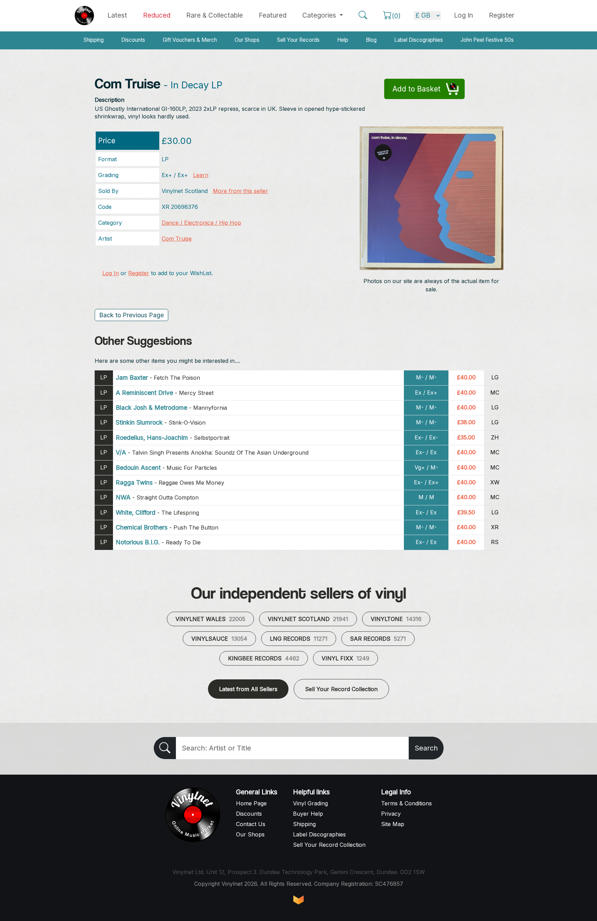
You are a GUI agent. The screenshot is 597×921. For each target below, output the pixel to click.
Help (342, 40)
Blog (371, 40)
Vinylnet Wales (210, 618)
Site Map (392, 824)
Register (501, 15)
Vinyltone (396, 618)
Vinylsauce (219, 638)
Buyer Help (308, 813)
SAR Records (378, 638)
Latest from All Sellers (248, 689)
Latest (117, 15)
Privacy (391, 813)
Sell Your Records (298, 40)
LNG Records (299, 638)
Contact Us (250, 824)
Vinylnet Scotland (308, 618)
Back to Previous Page (131, 315)
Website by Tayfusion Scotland (298, 900)
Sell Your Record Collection (341, 689)
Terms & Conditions (406, 803)
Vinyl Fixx (345, 658)
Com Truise (177, 238)
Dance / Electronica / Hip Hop (201, 222)
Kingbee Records (263, 658)
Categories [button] (320, 15)
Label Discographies (418, 40)
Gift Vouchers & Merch (190, 40)
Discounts (133, 40)
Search (426, 748)
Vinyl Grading (310, 803)
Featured (272, 15)
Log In (110, 273)
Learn (200, 175)
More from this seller (240, 190)
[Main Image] (432, 197)
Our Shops (247, 40)
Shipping (94, 40)
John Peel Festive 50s (487, 40)
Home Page (251, 803)
